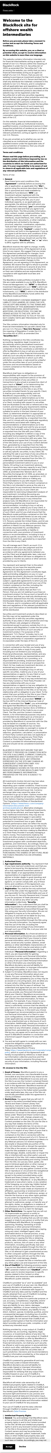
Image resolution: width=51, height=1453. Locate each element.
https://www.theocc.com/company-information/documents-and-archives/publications (23, 806)
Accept (9, 1447)
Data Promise (20, 1411)
